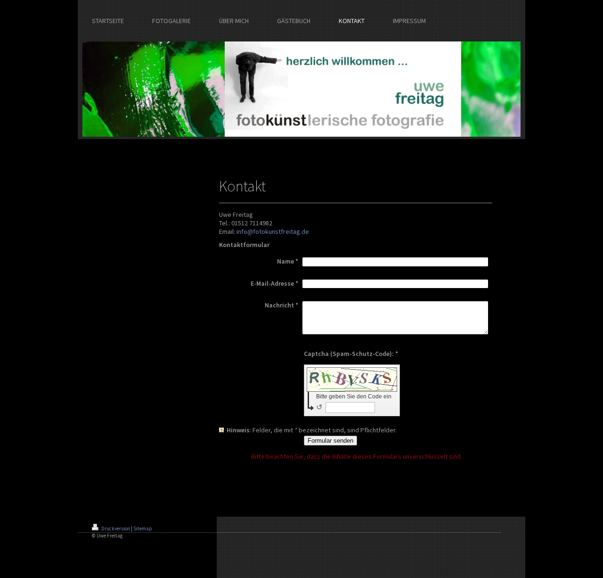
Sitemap (142, 528)
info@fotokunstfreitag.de (272, 231)
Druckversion (115, 528)
